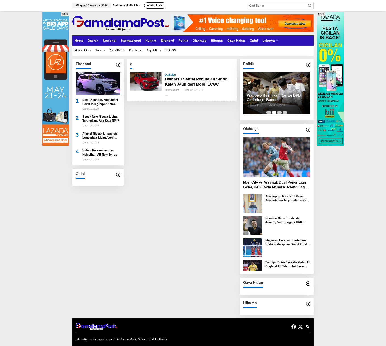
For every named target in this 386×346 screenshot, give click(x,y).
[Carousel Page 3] (279, 112)
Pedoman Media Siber (130, 339)
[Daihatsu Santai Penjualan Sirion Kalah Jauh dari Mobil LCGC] (166, 94)
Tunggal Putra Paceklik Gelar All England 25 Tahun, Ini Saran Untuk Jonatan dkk (287, 264)
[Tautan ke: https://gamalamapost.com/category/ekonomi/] (118, 65)
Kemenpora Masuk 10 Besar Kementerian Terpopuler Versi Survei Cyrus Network (285, 198)
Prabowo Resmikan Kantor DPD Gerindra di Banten (274, 97)
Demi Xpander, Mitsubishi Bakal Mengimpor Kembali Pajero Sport (100, 102)
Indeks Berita (158, 339)
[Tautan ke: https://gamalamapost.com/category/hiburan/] (308, 304)
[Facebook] (293, 327)
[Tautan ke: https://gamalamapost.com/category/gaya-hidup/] (308, 283)
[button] (310, 5)
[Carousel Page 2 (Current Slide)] (274, 112)
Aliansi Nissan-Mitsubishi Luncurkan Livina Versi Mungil (100, 136)
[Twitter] (300, 327)
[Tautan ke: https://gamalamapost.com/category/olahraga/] (308, 129)
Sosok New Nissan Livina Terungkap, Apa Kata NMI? (100, 118)
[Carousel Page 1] (268, 112)
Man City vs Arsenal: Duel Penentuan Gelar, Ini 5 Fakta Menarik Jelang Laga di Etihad (275, 185)
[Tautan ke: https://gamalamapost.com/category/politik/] (308, 65)
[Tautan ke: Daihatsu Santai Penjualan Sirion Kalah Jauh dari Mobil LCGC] (146, 81)
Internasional (172, 90)
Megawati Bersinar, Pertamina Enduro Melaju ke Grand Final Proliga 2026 (286, 242)
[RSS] (307, 327)
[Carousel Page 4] (285, 112)
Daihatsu (170, 74)
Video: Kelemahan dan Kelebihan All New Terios (99, 152)
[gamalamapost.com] (121, 23)
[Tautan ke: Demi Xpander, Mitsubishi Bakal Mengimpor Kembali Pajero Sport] (98, 83)
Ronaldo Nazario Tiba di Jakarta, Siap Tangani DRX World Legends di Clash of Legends (283, 220)
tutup (65, 14)
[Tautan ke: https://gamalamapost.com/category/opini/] (118, 174)
